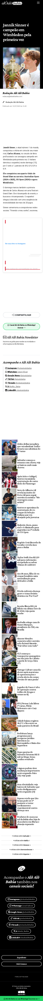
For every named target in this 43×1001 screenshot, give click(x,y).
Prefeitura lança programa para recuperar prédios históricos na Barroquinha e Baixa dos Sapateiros (28, 739)
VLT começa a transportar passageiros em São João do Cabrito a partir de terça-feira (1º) (28, 658)
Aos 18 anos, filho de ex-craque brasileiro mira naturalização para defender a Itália (28, 577)
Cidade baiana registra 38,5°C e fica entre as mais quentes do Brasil (28, 723)
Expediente (21, 957)
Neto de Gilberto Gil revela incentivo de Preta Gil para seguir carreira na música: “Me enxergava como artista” (28, 496)
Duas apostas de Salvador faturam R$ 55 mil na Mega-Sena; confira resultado (28, 756)
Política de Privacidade (21, 977)
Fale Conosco (21, 964)
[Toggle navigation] (38, 3)
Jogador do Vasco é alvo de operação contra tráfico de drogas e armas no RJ (28, 691)
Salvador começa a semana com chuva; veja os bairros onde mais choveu (28, 464)
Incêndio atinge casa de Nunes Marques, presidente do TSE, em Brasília (28, 626)
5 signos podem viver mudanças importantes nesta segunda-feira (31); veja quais (28, 772)
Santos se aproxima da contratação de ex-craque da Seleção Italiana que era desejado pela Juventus (28, 512)
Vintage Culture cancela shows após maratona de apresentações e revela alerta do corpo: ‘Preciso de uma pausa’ (28, 674)
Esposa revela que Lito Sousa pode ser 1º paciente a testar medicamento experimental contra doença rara (27, 804)
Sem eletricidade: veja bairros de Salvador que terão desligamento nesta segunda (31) (28, 788)
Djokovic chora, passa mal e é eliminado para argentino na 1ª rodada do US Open (28, 528)
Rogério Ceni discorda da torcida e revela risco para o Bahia (29, 545)
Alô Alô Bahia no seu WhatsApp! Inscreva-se (21, 999)
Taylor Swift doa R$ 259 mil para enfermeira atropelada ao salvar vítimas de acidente (28, 561)
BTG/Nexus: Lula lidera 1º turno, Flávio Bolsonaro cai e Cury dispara (28, 707)
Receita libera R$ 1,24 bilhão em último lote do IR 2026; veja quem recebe (29, 610)
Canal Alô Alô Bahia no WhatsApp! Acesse (22, 326)
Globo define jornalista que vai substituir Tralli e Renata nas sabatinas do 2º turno (28, 447)
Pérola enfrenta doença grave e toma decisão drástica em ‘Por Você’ (28, 593)
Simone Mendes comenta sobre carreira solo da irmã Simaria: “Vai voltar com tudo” (28, 642)
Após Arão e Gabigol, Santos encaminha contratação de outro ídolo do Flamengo (27, 480)
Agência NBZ (21, 993)
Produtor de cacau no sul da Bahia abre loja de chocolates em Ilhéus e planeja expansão (28, 820)
